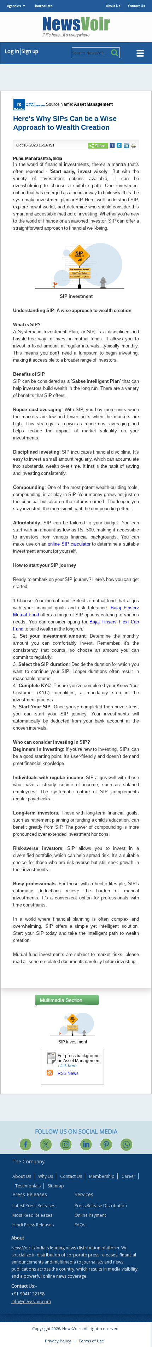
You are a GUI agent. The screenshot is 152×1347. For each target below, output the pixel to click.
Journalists (43, 6)
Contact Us (136, 6)
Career (128, 1176)
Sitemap (56, 1186)
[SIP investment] (72, 1023)
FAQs (80, 1225)
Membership (102, 1176)
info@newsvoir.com (31, 1302)
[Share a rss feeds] (50, 1072)
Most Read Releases (32, 1215)
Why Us (45, 1176)
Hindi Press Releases (33, 1225)
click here (67, 1065)
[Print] (133, 145)
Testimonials (28, 1186)
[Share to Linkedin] (126, 145)
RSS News (68, 1073)
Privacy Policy (58, 1340)
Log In (12, 51)
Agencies (14, 6)
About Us (113, 6)
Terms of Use (91, 1340)
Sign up (30, 51)
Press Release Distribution (101, 1206)
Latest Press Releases (33, 1206)
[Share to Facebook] (112, 145)
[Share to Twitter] (119, 145)
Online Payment (90, 1215)
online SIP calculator (69, 544)
